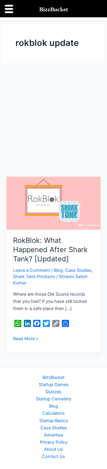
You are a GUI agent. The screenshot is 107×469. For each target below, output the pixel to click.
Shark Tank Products (34, 276)
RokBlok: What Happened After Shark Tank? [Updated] (50, 249)
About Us (53, 449)
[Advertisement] (53, 120)
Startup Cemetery (53, 399)
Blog (58, 270)
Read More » (25, 338)
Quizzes (53, 391)
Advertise (53, 435)
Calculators (53, 413)
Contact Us (53, 456)
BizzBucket (53, 377)
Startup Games (54, 384)
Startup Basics (53, 420)
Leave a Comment (31, 270)
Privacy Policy (53, 442)
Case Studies (78, 270)
